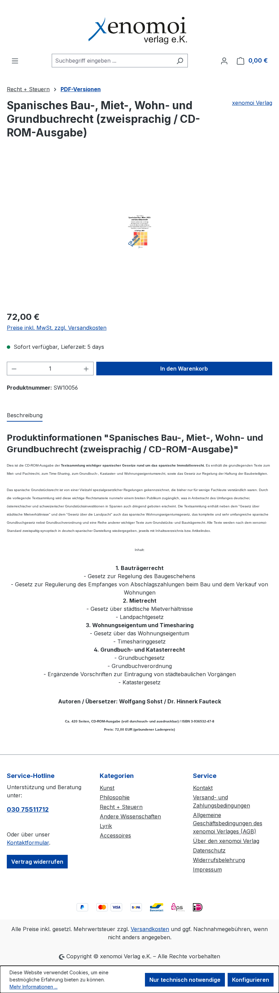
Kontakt (203, 787)
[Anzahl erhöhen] (86, 368)
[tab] (25, 415)
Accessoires (115, 835)
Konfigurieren (250, 979)
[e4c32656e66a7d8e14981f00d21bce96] (139, 231)
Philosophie (115, 797)
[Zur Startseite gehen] (139, 27)
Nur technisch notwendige (184, 979)
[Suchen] (180, 60)
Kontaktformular (28, 842)
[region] (139, 232)
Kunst (107, 787)
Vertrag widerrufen (37, 861)
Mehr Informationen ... (34, 987)
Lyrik (106, 826)
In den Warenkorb (184, 368)
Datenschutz (209, 850)
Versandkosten (150, 929)
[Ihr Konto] (224, 60)
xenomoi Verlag (252, 102)
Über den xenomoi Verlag (226, 840)
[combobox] (112, 60)
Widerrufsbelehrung (219, 860)
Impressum (207, 869)
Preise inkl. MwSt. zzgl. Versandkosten (56, 327)
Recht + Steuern (121, 806)
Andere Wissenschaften (130, 816)
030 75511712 (28, 809)
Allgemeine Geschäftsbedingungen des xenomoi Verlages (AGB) (227, 823)
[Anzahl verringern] (14, 368)
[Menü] (15, 60)
